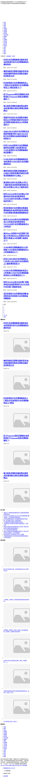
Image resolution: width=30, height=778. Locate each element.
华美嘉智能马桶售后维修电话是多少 (13, 522)
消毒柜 (5, 28)
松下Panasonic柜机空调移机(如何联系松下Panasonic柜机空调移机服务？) (16, 96)
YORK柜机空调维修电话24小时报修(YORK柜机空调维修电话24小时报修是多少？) (16, 249)
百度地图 (24, 765)
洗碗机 (5, 31)
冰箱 (4, 27)
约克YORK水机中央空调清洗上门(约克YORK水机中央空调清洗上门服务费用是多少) (16, 261)
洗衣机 (5, 30)
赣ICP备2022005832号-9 (16, 765)
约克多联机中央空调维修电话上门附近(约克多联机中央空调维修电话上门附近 (16, 400)
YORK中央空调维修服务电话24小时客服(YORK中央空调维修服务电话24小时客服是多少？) (16, 273)
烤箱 (4, 25)
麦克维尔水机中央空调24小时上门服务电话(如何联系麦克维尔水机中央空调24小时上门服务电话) (16, 184)
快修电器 (8, 56)
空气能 (5, 42)
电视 (4, 38)
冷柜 (4, 47)
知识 (4, 50)
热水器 (5, 41)
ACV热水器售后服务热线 (10, 529)
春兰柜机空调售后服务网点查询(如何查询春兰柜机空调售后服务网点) (16, 108)
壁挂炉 (5, 45)
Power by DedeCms (5, 765)
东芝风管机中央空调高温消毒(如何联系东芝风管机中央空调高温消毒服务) (16, 296)
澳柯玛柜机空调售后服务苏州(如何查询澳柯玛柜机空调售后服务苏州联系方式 (16, 363)
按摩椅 (5, 39)
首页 (4, 22)
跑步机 (5, 33)
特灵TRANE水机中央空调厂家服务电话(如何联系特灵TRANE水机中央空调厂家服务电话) (16, 284)
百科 (4, 48)
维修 (4, 53)
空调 (4, 24)
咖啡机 (5, 36)
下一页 (5, 315)
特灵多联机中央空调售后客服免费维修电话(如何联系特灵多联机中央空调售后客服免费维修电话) (16, 210)
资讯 (4, 51)
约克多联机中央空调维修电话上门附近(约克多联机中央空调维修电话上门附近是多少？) (16, 85)
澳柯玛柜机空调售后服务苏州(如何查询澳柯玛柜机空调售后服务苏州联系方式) (16, 73)
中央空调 (5, 34)
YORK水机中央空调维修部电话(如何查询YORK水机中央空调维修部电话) (16, 161)
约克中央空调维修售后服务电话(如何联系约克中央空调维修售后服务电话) (16, 62)
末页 (4, 316)
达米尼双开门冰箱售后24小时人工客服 (14, 534)
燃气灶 (5, 44)
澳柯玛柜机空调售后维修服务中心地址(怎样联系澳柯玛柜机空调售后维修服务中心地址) (16, 173)
